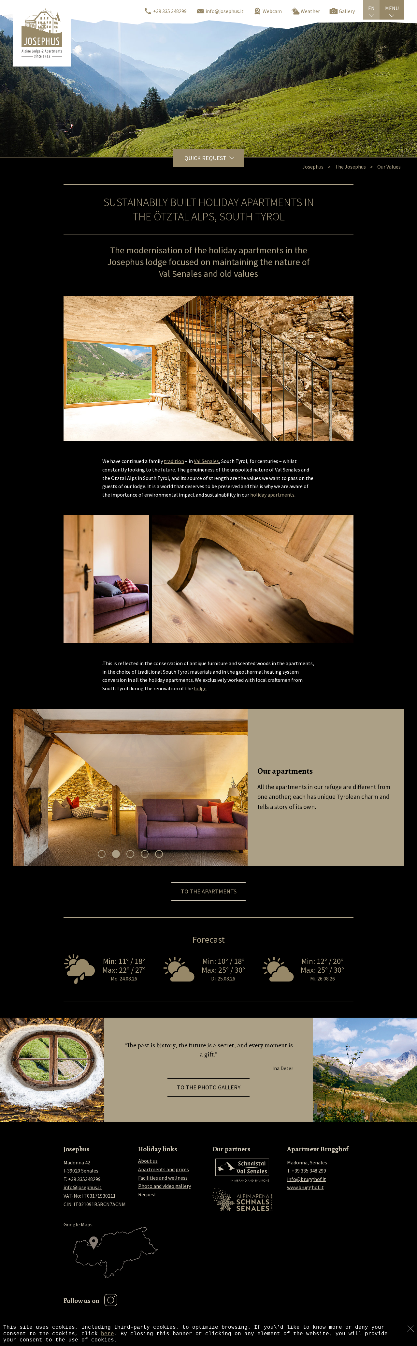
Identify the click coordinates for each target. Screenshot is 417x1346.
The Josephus (350, 166)
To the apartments (209, 891)
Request (147, 1194)
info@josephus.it (83, 1187)
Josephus (313, 166)
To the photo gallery (208, 1087)
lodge (200, 688)
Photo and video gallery (164, 1186)
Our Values (389, 166)
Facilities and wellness (163, 1177)
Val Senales (206, 461)
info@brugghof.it (306, 1179)
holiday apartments (272, 494)
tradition (174, 461)
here (107, 1334)
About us (148, 1161)
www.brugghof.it (305, 1187)
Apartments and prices (163, 1169)
